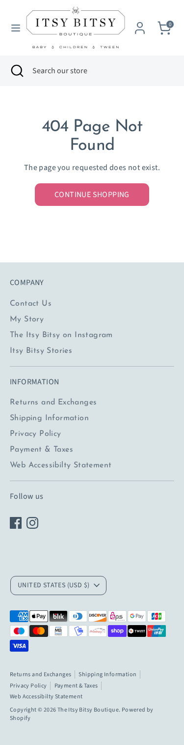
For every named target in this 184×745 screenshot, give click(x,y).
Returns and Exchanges (53, 402)
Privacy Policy (35, 434)
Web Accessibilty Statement (60, 465)
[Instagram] (32, 523)
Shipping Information (49, 418)
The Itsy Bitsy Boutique (88, 710)
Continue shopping (92, 194)
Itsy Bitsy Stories (41, 351)
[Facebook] (16, 523)
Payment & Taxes (41, 450)
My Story (27, 319)
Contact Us (31, 304)
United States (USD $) (53, 585)
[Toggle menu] (12, 28)
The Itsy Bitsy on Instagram (61, 335)
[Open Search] (16, 70)
